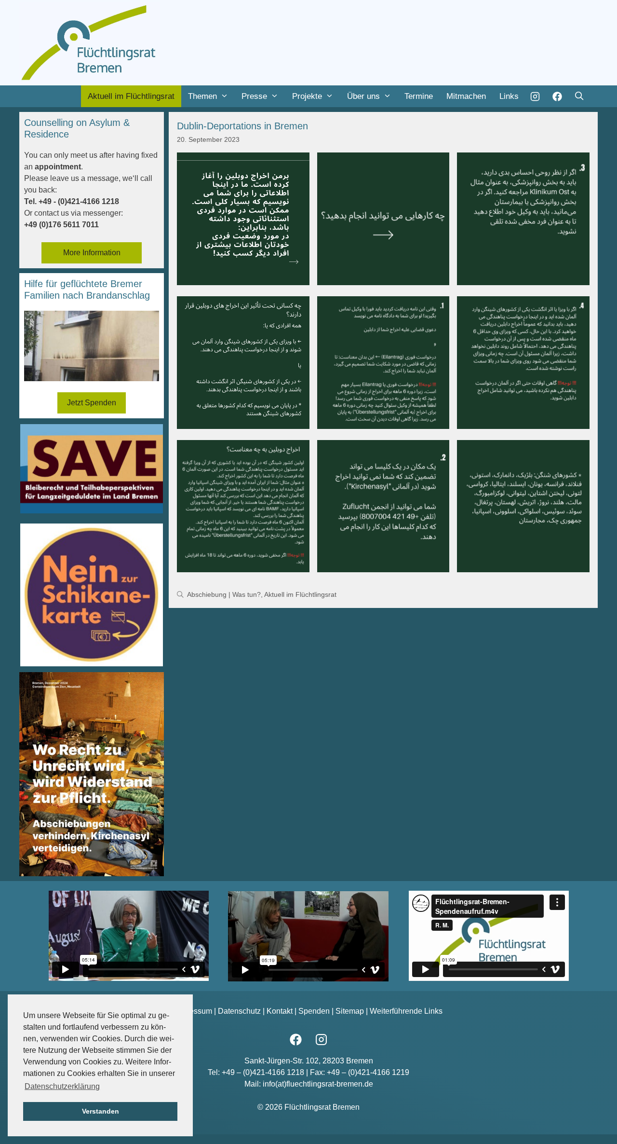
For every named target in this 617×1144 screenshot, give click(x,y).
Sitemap (349, 1011)
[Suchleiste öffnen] (579, 96)
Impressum (193, 1011)
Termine (418, 96)
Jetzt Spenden (91, 403)
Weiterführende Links (406, 1011)
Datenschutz (239, 1011)
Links (509, 96)
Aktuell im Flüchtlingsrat (131, 96)
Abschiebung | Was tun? (224, 594)
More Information (92, 252)
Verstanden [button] (100, 1111)
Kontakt (280, 1011)
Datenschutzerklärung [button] (62, 1086)
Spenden (314, 1011)
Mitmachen (466, 96)
